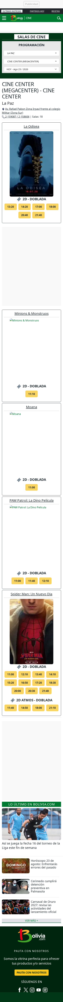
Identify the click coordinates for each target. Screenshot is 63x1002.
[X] (26, 989)
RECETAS (56, 11)
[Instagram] (32, 989)
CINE (29, 18)
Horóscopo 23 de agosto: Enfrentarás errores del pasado (44, 864)
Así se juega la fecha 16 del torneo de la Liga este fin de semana (31, 845)
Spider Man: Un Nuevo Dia (31, 594)
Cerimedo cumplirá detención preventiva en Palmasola (44, 886)
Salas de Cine (31, 36)
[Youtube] (38, 989)
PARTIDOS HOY (37, 11)
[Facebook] (19, 989)
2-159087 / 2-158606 (17, 116)
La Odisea (31, 126)
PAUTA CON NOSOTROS (32, 972)
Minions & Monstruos (32, 313)
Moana (31, 407)
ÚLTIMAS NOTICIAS (12, 11)
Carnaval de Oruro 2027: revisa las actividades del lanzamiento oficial (43, 907)
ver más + (31, 920)
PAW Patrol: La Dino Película (32, 500)
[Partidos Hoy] (45, 989)
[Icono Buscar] (59, 17)
